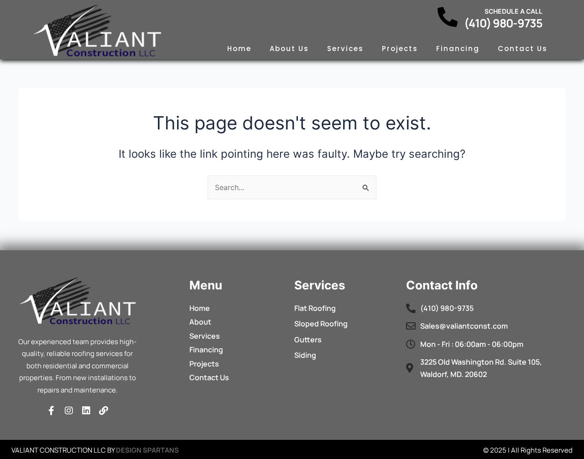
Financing (458, 48)
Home (239, 48)
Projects (400, 48)
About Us (289, 48)
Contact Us (523, 48)
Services (345, 48)
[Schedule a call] (448, 17)
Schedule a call (513, 11)
